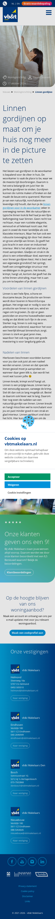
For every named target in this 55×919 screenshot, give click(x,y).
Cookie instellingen (19, 492)
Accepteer (14, 477)
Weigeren (13, 484)
